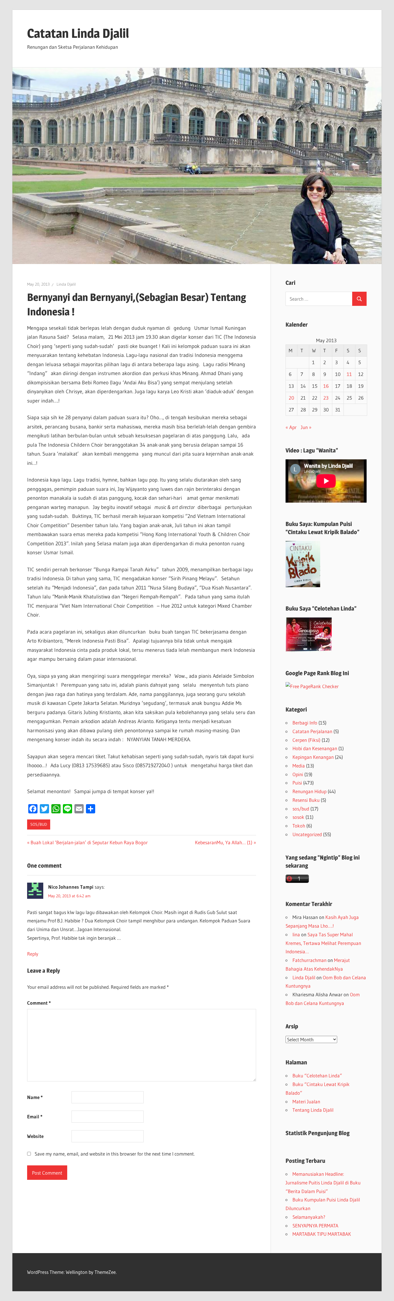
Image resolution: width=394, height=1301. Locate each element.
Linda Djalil (66, 284)
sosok (298, 817)
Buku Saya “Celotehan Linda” (321, 608)
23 (326, 398)
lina (296, 934)
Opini (297, 774)
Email (34, 1116)
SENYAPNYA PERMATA (315, 1226)
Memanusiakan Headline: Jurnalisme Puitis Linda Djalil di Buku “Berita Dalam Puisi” (323, 1182)
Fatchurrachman (309, 960)
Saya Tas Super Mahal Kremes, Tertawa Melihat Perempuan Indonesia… (323, 943)
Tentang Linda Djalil (312, 1110)
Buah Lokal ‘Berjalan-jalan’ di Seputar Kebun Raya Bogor (89, 842)
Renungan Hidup (309, 791)
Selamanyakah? (308, 1217)
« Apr (291, 427)
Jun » (306, 427)
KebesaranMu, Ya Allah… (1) (223, 842)
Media (298, 766)
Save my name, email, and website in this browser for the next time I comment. (115, 1154)
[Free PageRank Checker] (312, 686)
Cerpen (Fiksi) (306, 740)
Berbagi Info (304, 723)
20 (291, 398)
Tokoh (298, 826)
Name (35, 1097)
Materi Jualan (306, 1101)
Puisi (297, 783)
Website (35, 1136)
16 (326, 386)
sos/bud (38, 824)
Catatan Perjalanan (312, 731)
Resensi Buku (306, 800)
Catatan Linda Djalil (78, 33)
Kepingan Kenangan (313, 757)
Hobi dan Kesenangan (314, 748)
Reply (32, 954)
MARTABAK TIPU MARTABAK (321, 1234)
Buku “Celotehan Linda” (317, 1075)
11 (349, 374)
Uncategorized (307, 834)
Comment (39, 1003)
